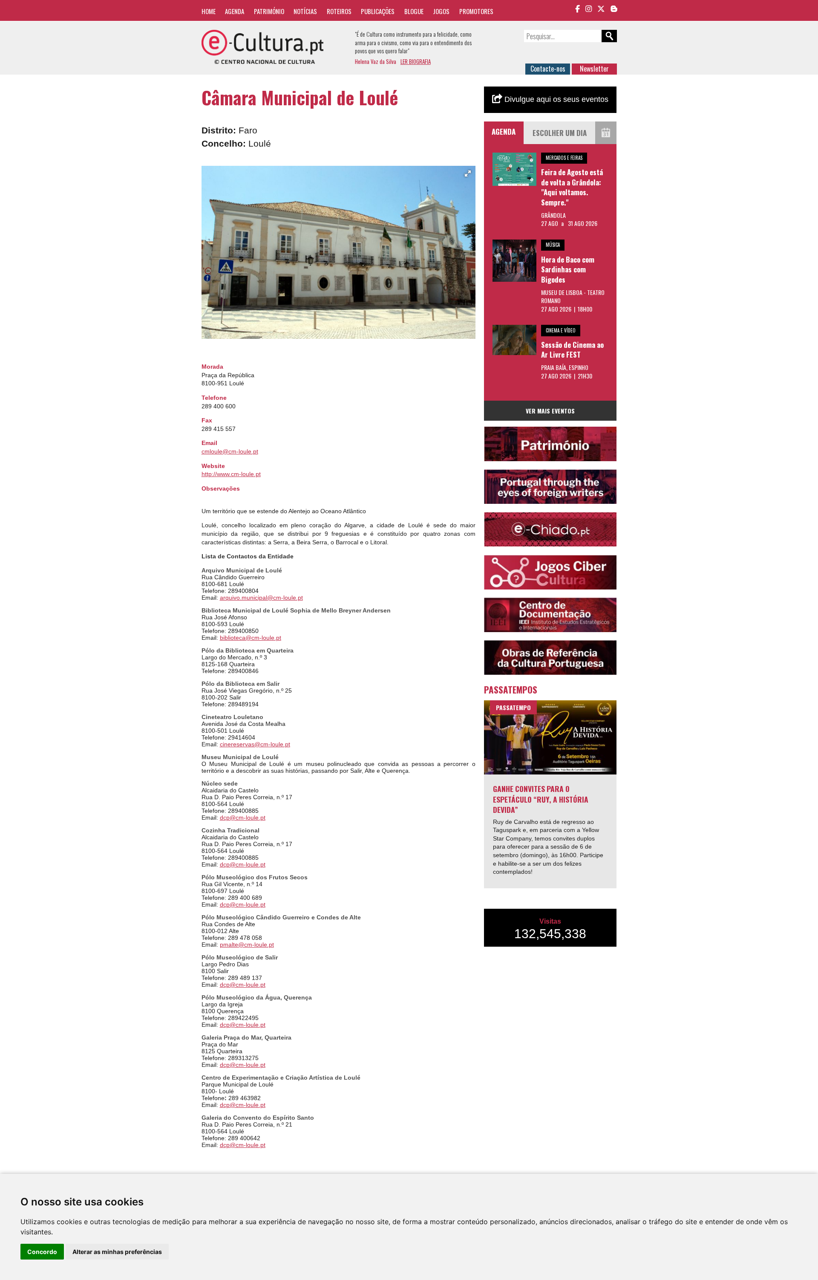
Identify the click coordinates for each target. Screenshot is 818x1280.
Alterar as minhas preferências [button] (117, 1251)
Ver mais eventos (550, 410)
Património (269, 11)
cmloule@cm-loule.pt (230, 451)
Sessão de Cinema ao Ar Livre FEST (572, 349)
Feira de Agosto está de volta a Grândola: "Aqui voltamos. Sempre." (572, 187)
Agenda (234, 11)
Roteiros (339, 11)
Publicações (378, 11)
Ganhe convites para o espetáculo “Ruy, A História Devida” (540, 799)
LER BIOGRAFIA (415, 61)
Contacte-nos (547, 69)
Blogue (413, 11)
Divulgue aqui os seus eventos (555, 99)
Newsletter (594, 69)
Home (209, 11)
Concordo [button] (42, 1251)
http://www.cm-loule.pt (231, 474)
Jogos (441, 11)
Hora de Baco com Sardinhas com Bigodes (567, 269)
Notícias (305, 11)
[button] (468, 173)
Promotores (476, 11)
